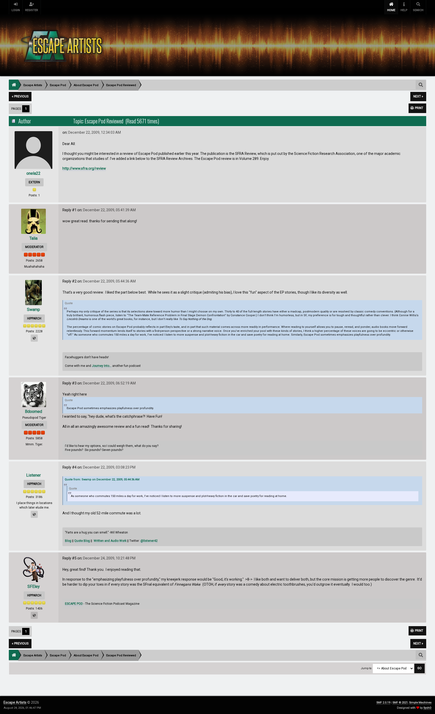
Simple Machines (420, 702)
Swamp (33, 309)
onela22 (33, 173)
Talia (33, 238)
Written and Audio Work (110, 541)
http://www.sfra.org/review (84, 168)
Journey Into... (102, 366)
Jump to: (366, 668)
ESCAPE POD (74, 603)
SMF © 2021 (400, 702)
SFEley (33, 586)
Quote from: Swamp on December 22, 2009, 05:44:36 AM (102, 479)
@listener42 (149, 541)
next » (418, 96)
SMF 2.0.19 (383, 702)
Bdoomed (33, 411)
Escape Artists (15, 702)
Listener (33, 475)
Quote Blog (82, 541)
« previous (20, 96)
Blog (68, 541)
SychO (427, 707)
